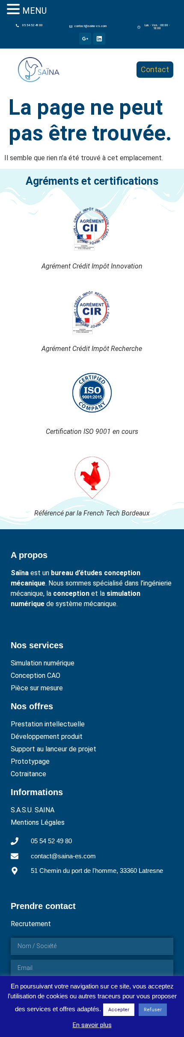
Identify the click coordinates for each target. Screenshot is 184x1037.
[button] (154, 27)
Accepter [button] (118, 1010)
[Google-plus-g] (85, 39)
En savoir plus (92, 1025)
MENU (34, 11)
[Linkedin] (99, 39)
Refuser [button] (153, 1010)
